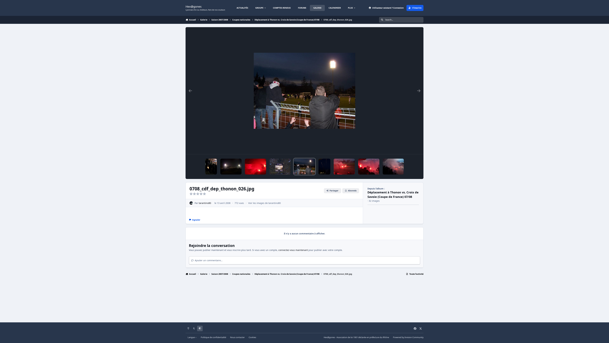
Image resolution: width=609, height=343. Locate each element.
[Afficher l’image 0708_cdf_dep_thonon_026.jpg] (304, 167)
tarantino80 (205, 203)
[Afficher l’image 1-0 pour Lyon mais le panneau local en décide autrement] (280, 167)
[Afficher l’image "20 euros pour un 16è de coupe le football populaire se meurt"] (255, 167)
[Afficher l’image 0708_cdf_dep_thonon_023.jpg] (368, 167)
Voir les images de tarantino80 (264, 203)
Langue (191, 337)
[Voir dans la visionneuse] (304, 90)
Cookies (252, 337)
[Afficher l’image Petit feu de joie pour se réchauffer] (211, 167)
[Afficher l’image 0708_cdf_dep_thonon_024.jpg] (393, 167)
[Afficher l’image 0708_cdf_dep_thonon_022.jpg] (344, 167)
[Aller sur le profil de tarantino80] (191, 203)
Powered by (408, 337)
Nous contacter (237, 337)
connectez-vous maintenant (293, 250)
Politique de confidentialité (213, 337)
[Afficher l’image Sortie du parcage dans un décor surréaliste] (231, 167)
